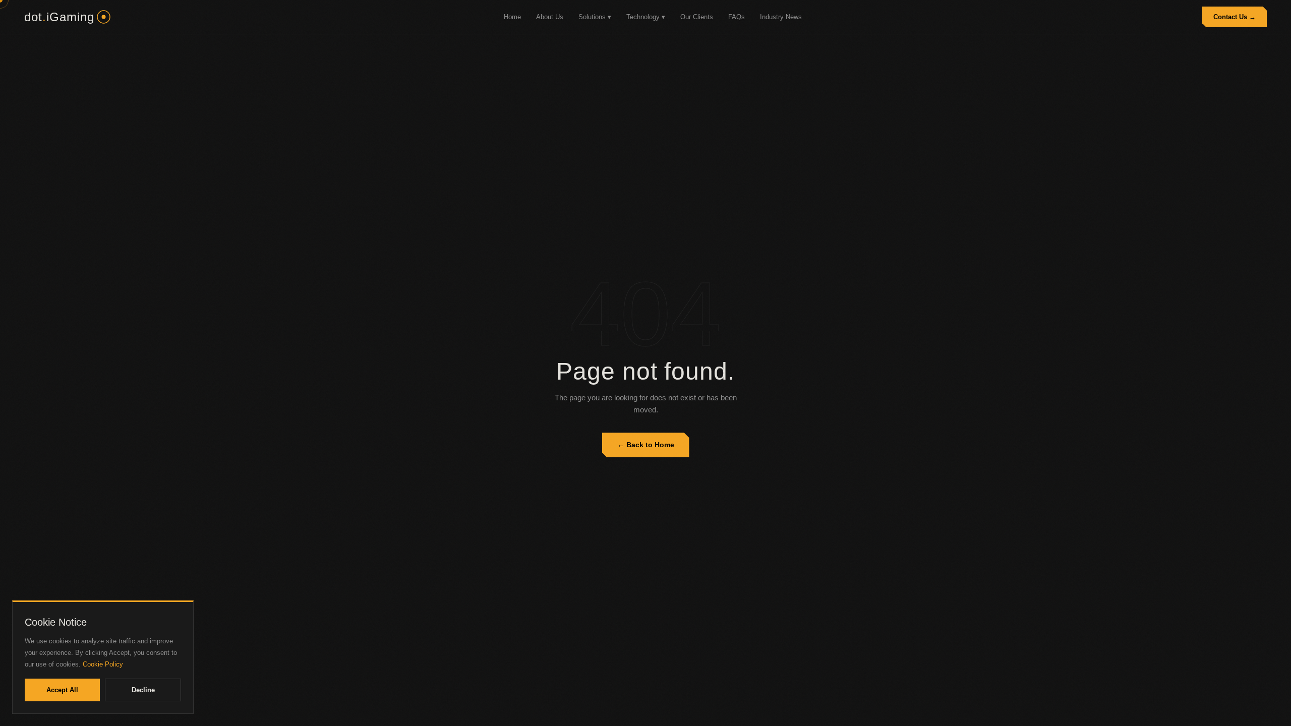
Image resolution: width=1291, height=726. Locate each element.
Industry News (781, 17)
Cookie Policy (103, 664)
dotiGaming (59, 17)
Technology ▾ (645, 17)
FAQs (736, 17)
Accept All (62, 690)
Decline (143, 690)
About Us (549, 17)
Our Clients (696, 17)
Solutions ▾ (594, 17)
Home (512, 17)
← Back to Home (645, 445)
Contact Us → (1234, 17)
